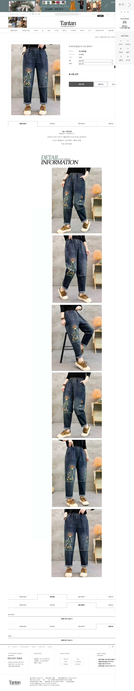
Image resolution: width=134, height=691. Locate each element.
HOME (96, 37)
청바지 (82, 30)
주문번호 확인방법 (102, 661)
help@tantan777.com (40, 683)
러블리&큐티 (14, 30)
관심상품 (114, 84)
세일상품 (110, 30)
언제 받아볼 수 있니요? (103, 666)
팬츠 (49, 30)
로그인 (93, 14)
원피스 (65, 30)
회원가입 (100, 14)
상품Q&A (110, 123)
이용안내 (34, 646)
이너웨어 (73, 30)
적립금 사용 (101, 663)
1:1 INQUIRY (77, 661)
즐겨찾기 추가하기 (14, 14)
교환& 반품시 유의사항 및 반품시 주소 (107, 659)
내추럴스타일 (26, 30)
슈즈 (89, 30)
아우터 (36, 30)
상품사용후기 (81, 123)
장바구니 (108, 14)
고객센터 (23, 14)
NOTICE (66, 659)
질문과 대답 (42, 646)
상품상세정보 (22, 123)
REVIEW (66, 664)
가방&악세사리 (99, 30)
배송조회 (50, 646)
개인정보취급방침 (24, 646)
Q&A (66, 661)
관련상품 (52, 123)
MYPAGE (77, 664)
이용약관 (14, 646)
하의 (109, 37)
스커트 (56, 30)
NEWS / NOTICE (101, 653)
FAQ (78, 659)
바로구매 (81, 84)
